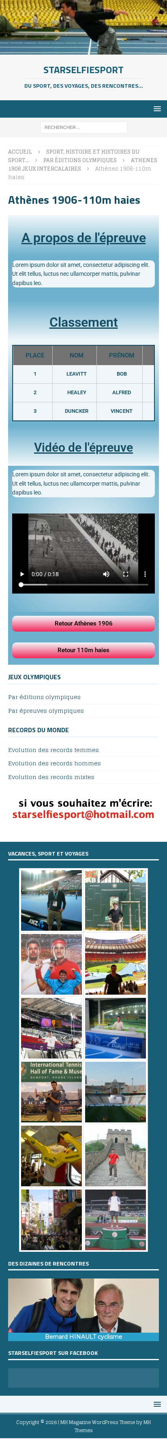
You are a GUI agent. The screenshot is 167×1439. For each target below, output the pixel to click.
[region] (83, 1309)
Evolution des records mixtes (51, 777)
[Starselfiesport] (83, 50)
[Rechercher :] (83, 127)
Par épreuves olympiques (46, 711)
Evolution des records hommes (54, 763)
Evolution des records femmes (53, 750)
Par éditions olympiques (44, 697)
